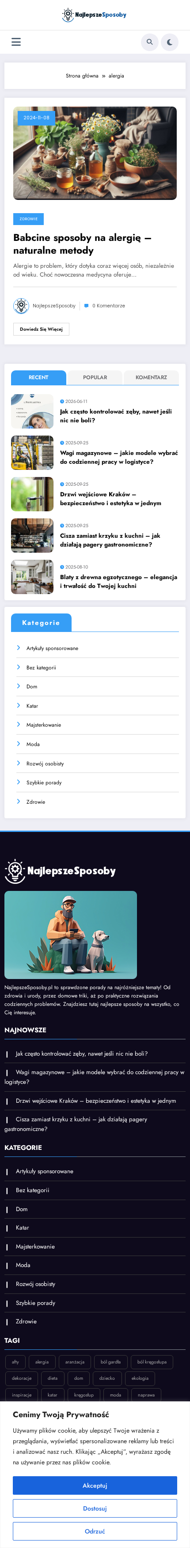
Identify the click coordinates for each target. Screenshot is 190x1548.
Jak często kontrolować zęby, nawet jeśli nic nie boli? (116, 416)
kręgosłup (84, 1395)
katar (52, 1395)
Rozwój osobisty (45, 764)
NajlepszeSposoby (54, 306)
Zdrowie (28, 219)
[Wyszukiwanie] (150, 42)
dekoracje (21, 1378)
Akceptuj (95, 1485)
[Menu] (16, 42)
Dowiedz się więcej (41, 329)
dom (78, 1378)
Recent (38, 377)
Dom (32, 687)
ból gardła (111, 1362)
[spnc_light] (170, 42)
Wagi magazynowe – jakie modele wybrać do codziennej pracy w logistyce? (119, 457)
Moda (33, 744)
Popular (95, 377)
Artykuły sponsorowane (52, 648)
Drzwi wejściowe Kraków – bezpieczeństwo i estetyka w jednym (110, 498)
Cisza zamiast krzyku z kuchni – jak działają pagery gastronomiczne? (110, 540)
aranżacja (74, 1362)
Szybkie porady (44, 783)
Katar (32, 706)
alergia (42, 1362)
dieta (52, 1378)
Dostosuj (95, 1508)
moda (115, 1395)
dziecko (107, 1378)
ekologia (140, 1378)
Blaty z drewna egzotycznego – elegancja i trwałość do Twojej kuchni (118, 581)
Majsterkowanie (44, 725)
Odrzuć (95, 1531)
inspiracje (21, 1395)
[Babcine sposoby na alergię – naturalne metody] (95, 153)
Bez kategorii (41, 668)
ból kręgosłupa (152, 1362)
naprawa (146, 1395)
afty (15, 1362)
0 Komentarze (108, 306)
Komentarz (151, 377)
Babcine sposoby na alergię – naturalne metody (82, 244)
